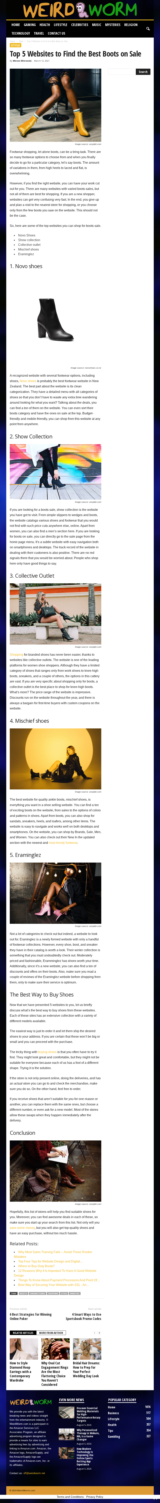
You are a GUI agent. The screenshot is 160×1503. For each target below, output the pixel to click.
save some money (22, 1227)
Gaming (30, 24)
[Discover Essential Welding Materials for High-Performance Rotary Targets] (66, 1412)
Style (21, 41)
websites (74, 1293)
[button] (148, 29)
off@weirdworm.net (34, 1473)
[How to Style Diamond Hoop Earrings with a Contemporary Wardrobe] (24, 1348)
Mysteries (112, 24)
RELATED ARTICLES (23, 1333)
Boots (23, 1293)
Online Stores (37, 1293)
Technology (21, 33)
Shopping (16, 654)
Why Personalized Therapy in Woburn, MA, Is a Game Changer (88, 1434)
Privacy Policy (94, 1496)
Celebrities (79, 24)
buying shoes (47, 1052)
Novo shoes (28, 381)
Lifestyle (60, 24)
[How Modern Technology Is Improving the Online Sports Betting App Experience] (66, 1453)
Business (113, 1413)
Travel (39, 33)
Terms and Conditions (70, 1496)
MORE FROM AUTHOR (51, 1333)
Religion (131, 24)
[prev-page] (95, 1333)
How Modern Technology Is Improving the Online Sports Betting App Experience (85, 1456)
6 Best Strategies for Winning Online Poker (31, 1316)
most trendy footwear (63, 842)
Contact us (56, 33)
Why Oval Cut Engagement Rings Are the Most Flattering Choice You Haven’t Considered (54, 1374)
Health (45, 24)
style (64, 1293)
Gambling (114, 1436)
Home (16, 24)
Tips (110, 1430)
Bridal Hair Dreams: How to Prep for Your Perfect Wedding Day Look (86, 1369)
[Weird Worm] (80, 10)
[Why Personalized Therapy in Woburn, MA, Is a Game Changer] (66, 1434)
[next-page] (99, 1333)
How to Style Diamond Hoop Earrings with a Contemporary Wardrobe (20, 1372)
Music (96, 24)
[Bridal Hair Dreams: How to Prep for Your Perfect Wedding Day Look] (87, 1348)
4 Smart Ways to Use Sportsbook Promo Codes (83, 1316)
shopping (53, 1293)
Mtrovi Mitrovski (22, 60)
